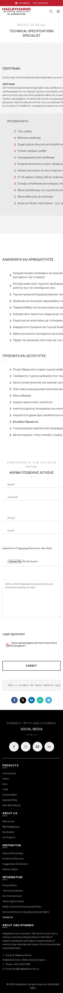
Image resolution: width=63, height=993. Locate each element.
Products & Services (13, 858)
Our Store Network (12, 896)
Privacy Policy (9, 885)
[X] (23, 700)
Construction (9, 773)
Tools (5, 789)
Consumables (9, 794)
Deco (5, 784)
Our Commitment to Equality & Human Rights (25, 912)
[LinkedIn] (31, 700)
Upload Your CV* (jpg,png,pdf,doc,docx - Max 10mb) (27, 548)
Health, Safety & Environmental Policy (21, 906)
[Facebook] (14, 700)
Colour (5, 778)
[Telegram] (48, 700)
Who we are (8, 821)
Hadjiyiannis (21, 984)
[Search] (51, 11)
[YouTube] (37, 747)
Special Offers (9, 800)
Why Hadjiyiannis (11, 826)
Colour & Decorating (12, 853)
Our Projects (9, 837)
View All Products (11, 805)
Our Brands (8, 832)
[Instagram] (26, 747)
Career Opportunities (13, 901)
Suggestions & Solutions (15, 864)
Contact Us (7, 917)
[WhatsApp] (40, 700)
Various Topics (10, 869)
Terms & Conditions (12, 890)
